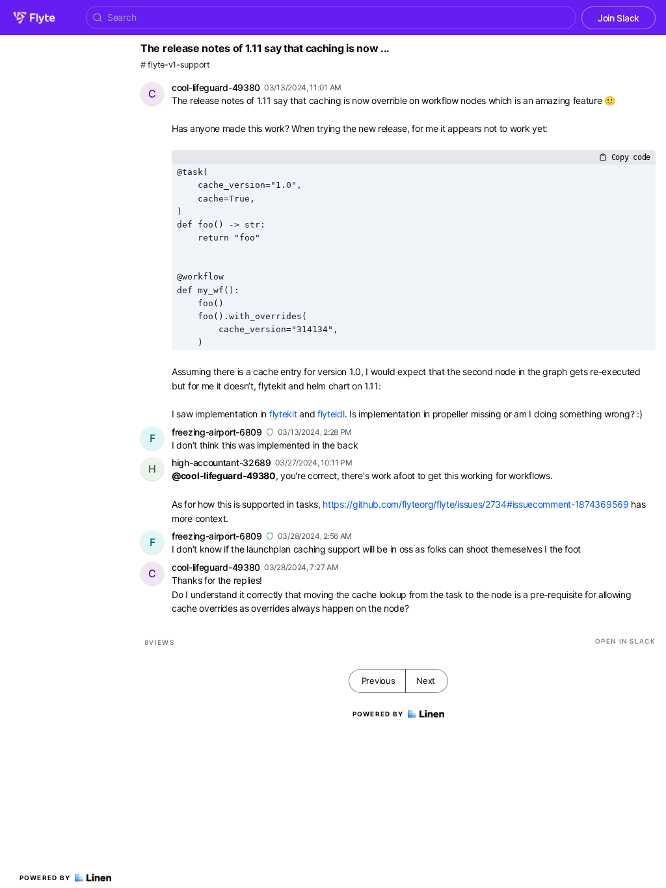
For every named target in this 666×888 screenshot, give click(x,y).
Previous (378, 680)
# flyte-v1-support (175, 65)
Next (425, 680)
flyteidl (331, 413)
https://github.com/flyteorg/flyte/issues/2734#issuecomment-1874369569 (475, 504)
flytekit (283, 413)
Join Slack (618, 17)
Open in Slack (625, 641)
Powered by (45, 877)
